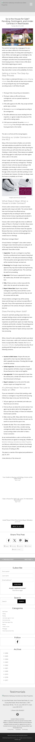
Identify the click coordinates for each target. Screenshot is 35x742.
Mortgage (5, 628)
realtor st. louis (16, 549)
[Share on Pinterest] (20, 540)
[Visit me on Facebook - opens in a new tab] (17, 642)
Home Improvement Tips (8, 631)
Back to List (17, 526)
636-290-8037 (20, 710)
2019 (6, 674)
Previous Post (8, 559)
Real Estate (28, 546)
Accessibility (18, 729)
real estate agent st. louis (8, 618)
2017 (6, 680)
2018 (6, 677)
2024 (6, 659)
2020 (6, 671)
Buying (6, 546)
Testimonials (17, 691)
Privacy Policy (10, 729)
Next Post (28, 559)
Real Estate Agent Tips (8, 622)
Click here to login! (17, 590)
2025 (6, 656)
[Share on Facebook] (9, 540)
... (22, 549)
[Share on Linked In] (26, 540)
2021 (6, 668)
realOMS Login (17, 739)
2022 (6, 665)
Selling (4, 613)
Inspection (20, 546)
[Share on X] (14, 540)
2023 (6, 662)
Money (4, 624)
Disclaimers (29, 737)
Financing (13, 546)
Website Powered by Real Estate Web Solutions (17, 735)
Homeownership (6, 620)
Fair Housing (25, 729)
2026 (6, 653)
